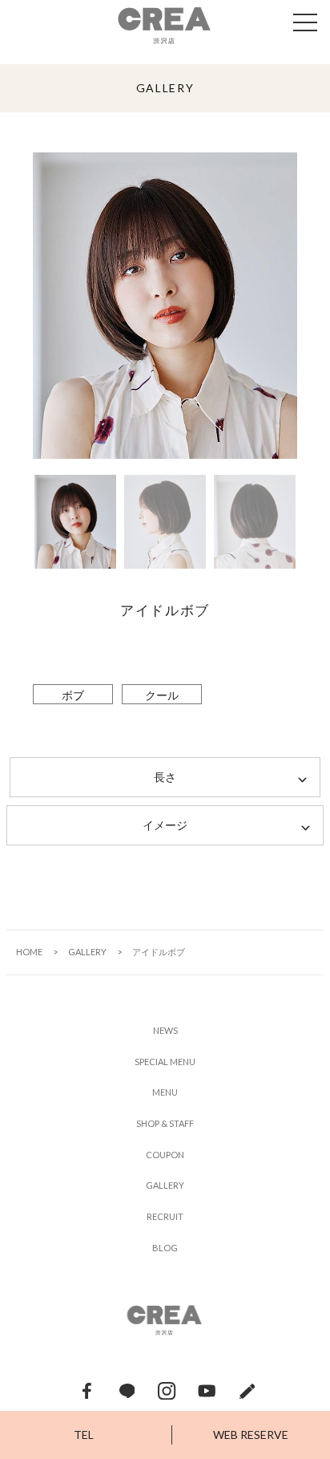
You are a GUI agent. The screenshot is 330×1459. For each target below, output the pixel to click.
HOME (29, 951)
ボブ (73, 695)
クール (162, 695)
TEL (84, 1434)
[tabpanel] (165, 305)
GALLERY (87, 951)
